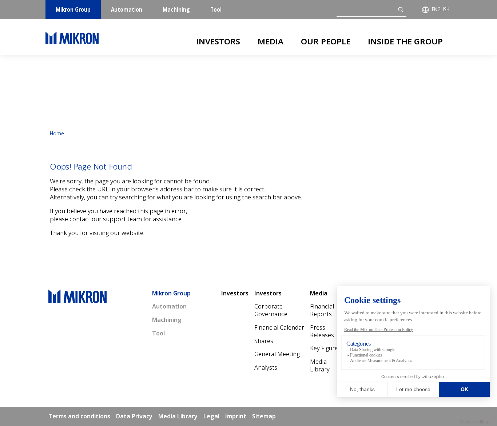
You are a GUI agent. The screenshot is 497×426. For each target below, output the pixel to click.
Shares (263, 341)
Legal (211, 416)
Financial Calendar (279, 327)
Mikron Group (73, 9)
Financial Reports (322, 310)
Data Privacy (134, 416)
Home (57, 133)
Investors (218, 41)
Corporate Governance (270, 310)
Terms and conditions (79, 416)
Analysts (265, 367)
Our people (325, 41)
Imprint (235, 416)
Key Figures (325, 348)
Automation (126, 9)
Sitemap (264, 416)
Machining (176, 9)
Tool (216, 9)
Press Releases (322, 331)
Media (270, 41)
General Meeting (277, 354)
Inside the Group (405, 41)
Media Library (320, 365)
